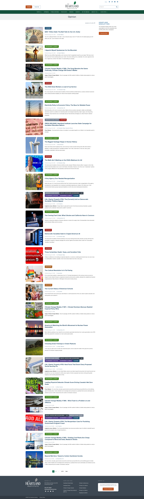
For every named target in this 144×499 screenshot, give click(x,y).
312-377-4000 (47, 487)
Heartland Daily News (68, 483)
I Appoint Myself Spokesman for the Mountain (61, 50)
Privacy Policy (42, 497)
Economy (48, 28)
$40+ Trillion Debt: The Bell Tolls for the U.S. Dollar (62, 32)
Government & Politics (52, 195)
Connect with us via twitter (112, 2)
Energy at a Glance (83, 490)
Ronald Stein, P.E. (61, 108)
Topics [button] (39, 12)
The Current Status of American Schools (59, 289)
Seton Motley (61, 34)
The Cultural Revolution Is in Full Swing (58, 270)
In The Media (85, 12)
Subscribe (37, 6)
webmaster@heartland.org (50, 489)
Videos (71, 12)
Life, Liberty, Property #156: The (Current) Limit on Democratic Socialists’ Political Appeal (66, 200)
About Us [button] (94, 12)
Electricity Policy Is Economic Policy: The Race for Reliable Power (67, 105)
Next (67, 471)
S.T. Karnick (60, 369)
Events (78, 12)
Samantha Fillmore (69, 128)
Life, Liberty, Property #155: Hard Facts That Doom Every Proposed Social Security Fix (68, 365)
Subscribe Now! (103, 33)
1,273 (62, 471)
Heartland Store (66, 485)
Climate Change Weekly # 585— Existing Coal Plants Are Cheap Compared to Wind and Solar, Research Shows (67, 438)
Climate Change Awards (68, 487)
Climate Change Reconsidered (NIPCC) (70, 491)
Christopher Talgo (61, 89)
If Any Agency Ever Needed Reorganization (60, 178)
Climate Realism (82, 487)
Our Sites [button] (103, 12)
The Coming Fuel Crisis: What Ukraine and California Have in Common (69, 215)
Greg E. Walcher (61, 53)
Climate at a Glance (83, 485)
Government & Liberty (66, 195)
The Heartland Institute (72, 4)
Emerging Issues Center (52, 119)
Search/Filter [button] (89, 23)
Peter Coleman (60, 387)
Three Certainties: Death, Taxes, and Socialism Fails (63, 252)
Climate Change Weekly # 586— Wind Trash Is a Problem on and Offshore (67, 401)
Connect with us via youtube (115, 2)
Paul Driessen (60, 144)
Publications (55, 12)
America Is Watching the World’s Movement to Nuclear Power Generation (66, 326)
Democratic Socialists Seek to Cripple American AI (62, 234)
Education (48, 266)
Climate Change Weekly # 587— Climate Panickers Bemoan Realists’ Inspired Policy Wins (69, 308)
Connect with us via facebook (109, 2)
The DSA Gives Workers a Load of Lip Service (60, 87)
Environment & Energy (52, 46)
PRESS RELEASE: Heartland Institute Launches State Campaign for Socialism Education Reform (68, 124)
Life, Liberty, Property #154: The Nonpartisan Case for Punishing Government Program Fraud (67, 422)
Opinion (46, 12)
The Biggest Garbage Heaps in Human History (61, 142)
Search (116, 6)
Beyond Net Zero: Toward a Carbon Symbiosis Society (64, 456)
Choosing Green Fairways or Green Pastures (60, 344)
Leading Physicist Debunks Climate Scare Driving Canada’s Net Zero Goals (69, 383)
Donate (28, 6)
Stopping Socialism (83, 492)
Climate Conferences (83, 483)
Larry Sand (60, 273)
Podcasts (64, 12)
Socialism (48, 83)
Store (106, 1)
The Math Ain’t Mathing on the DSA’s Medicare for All (63, 160)
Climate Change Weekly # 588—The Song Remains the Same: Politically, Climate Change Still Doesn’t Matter (66, 69)
